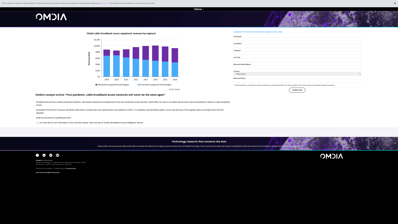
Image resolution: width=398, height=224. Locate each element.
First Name (238, 36)
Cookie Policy (105, 3)
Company (237, 50)
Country (237, 71)
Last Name (238, 43)
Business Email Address (242, 64)
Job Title (237, 57)
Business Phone (240, 78)
